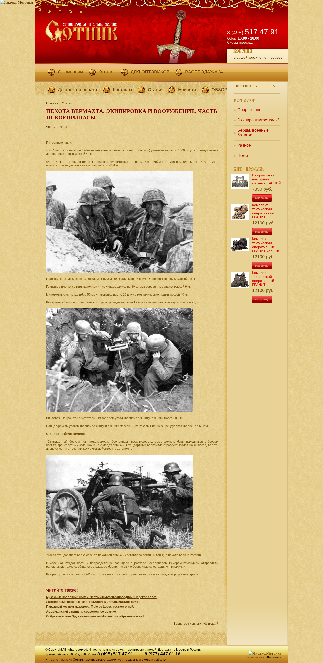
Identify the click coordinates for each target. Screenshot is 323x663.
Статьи (155, 89)
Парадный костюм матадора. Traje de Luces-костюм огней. (90, 606)
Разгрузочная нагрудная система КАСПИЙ (266, 179)
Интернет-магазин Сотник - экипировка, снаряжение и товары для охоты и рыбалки (105, 659)
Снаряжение (249, 110)
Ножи (242, 155)
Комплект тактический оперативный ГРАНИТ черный (265, 245)
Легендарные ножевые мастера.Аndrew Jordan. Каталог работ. (93, 602)
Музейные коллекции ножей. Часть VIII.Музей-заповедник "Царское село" (101, 597)
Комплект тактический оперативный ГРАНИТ (263, 211)
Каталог (106, 71)
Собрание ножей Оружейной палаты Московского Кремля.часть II (95, 616)
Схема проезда (240, 42)
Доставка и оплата (77, 89)
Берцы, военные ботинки (253, 132)
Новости (187, 89)
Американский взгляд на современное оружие (81, 611)
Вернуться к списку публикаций (196, 623)
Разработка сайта (255, 657)
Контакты (122, 89)
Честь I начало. (57, 127)
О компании (70, 71)
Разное (244, 145)
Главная (52, 103)
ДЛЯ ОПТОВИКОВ (150, 71)
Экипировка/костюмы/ (258, 120)
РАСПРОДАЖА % (204, 71)
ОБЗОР (219, 89)
